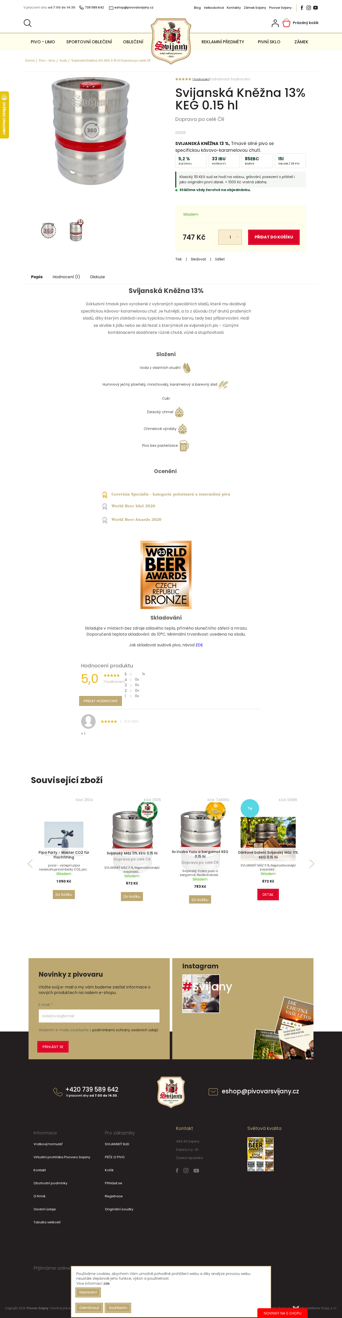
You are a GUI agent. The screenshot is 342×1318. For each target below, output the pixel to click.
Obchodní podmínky (50, 1183)
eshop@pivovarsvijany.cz (260, 1091)
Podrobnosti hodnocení (229, 79)
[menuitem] (43, 41)
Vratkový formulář (48, 1144)
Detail (268, 894)
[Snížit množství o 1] (221, 234)
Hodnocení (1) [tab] (66, 277)
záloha (260, 182)
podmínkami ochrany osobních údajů (125, 1030)
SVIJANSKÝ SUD (117, 1144)
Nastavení (88, 1292)
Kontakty (234, 8)
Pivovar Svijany (280, 8)
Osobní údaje (45, 1209)
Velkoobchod (214, 8)
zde (106, 1283)
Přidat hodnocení (100, 700)
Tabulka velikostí (47, 1222)
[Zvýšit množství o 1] (239, 234)
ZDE (199, 645)
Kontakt (40, 1170)
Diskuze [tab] (97, 277)
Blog (197, 8)
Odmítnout (89, 1307)
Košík (109, 1170)
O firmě (39, 1196)
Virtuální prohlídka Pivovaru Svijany (62, 1157)
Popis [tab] (37, 277)
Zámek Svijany (255, 8)
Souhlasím (118, 1307)
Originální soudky (119, 1209)
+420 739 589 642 (91, 1092)
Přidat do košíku (274, 237)
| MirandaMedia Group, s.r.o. (314, 1308)
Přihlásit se (53, 1046)
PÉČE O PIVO (115, 1157)
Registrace (114, 1196)
